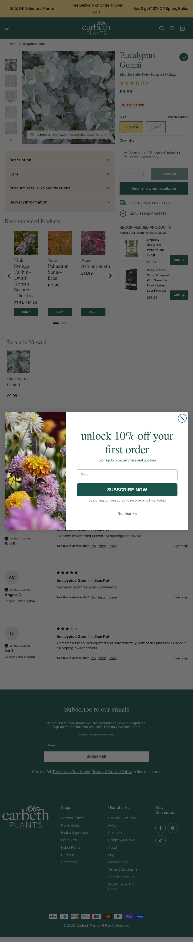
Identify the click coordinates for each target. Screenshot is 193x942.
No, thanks (127, 514)
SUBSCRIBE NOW (127, 489)
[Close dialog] (182, 418)
